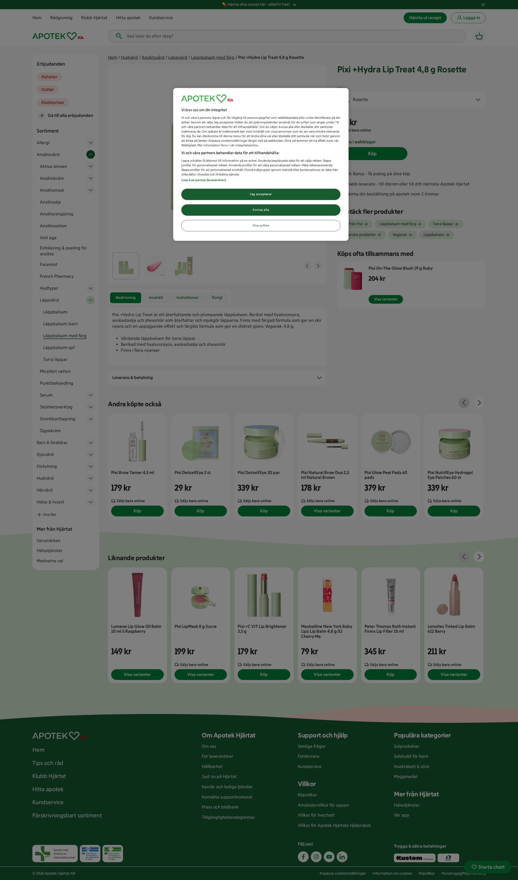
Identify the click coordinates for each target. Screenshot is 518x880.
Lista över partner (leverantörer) (203, 180)
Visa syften (261, 225)
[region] (261, 164)
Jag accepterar (261, 194)
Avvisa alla (261, 210)
